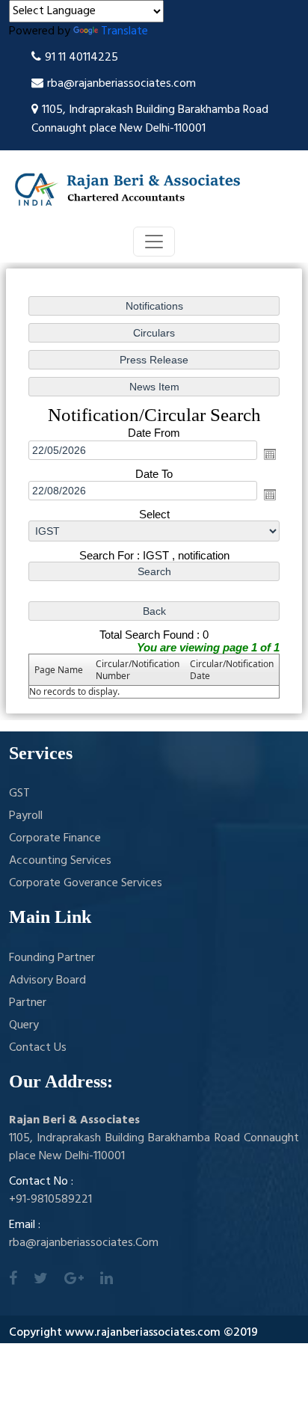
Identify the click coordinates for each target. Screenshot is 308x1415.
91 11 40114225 (81, 57)
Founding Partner (52, 958)
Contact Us (38, 1048)
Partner (27, 1003)
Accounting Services (60, 861)
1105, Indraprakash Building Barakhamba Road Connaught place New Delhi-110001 (149, 119)
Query (24, 1025)
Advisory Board (47, 980)
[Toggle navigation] (154, 242)
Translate (124, 31)
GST (19, 793)
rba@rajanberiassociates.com (121, 83)
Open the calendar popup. (270, 454)
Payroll (26, 816)
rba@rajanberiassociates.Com (83, 1243)
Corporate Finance (55, 838)
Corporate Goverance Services (85, 883)
